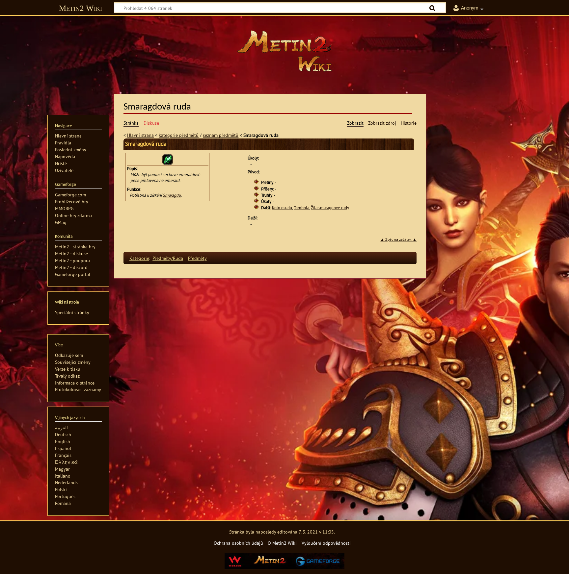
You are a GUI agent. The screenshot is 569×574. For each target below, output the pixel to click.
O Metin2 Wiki (282, 543)
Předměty (197, 258)
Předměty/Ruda (167, 258)
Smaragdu (172, 195)
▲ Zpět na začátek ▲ (398, 239)
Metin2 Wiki (80, 8)
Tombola (301, 208)
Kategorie (139, 258)
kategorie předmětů (179, 135)
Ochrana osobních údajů (238, 543)
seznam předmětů (220, 135)
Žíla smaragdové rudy (330, 208)
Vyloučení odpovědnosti (326, 543)
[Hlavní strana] (284, 51)
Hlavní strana (140, 135)
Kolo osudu (282, 208)
